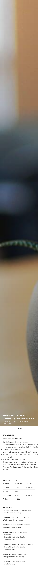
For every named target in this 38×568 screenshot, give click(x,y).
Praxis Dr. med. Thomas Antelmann (19, 417)
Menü (20, 428)
